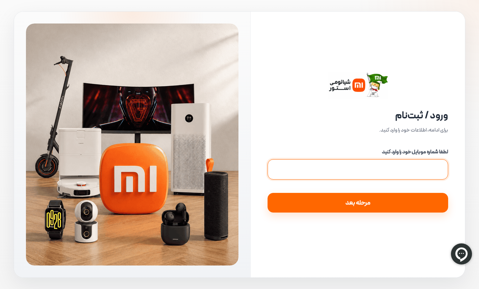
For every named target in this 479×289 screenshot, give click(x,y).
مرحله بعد (357, 203)
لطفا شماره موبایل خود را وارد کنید (415, 152)
